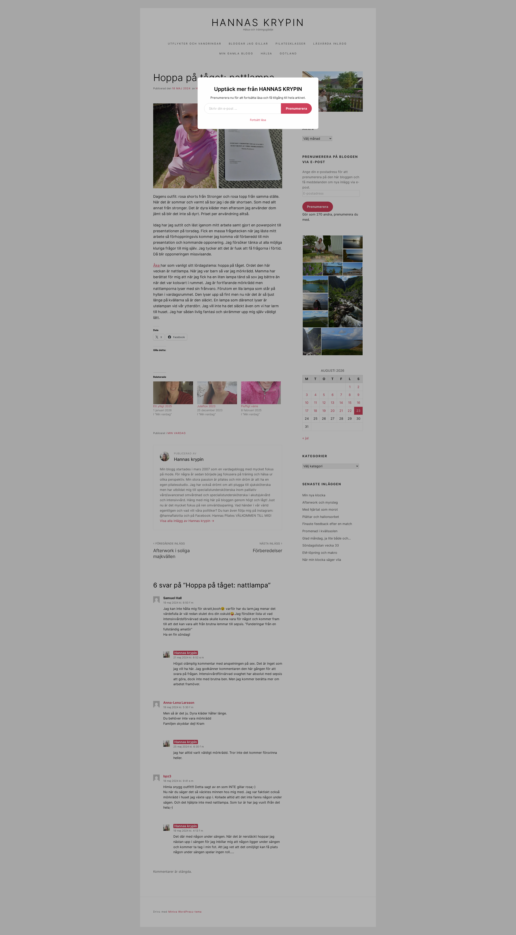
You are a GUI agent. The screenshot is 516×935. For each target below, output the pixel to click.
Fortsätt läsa (258, 120)
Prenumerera (296, 108)
